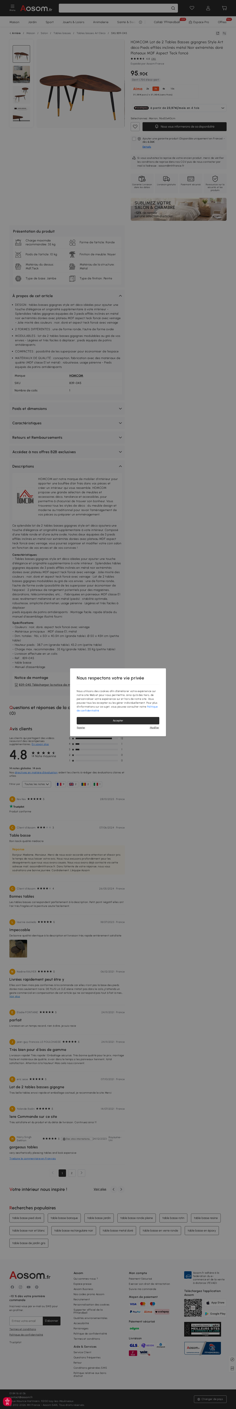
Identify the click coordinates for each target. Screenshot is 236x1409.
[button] (7, 1401)
